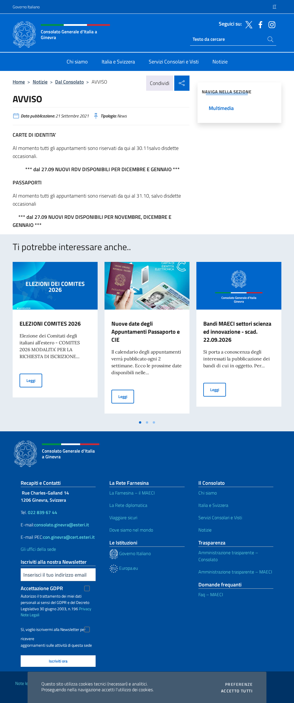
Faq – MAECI (210, 594)
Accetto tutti (237, 691)
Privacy (85, 609)
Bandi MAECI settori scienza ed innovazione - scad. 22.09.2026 (237, 331)
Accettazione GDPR (42, 588)
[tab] (140, 422)
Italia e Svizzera (213, 505)
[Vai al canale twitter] (247, 24)
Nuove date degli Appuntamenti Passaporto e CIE (145, 331)
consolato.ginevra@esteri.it (61, 524)
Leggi (34, 380)
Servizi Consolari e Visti (220, 517)
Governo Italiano (26, 7)
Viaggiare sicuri (123, 517)
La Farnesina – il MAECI (132, 492)
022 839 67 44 (42, 512)
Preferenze (239, 684)
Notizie (40, 81)
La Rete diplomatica (128, 505)
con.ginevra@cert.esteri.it (69, 537)
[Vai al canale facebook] (259, 24)
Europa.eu (128, 568)
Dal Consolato (69, 81)
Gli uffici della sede (38, 549)
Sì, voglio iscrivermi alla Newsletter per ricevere (53, 630)
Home (19, 81)
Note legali (24, 683)
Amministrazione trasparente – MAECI (235, 571)
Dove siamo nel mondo (131, 529)
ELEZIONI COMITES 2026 (50, 323)
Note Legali (30, 615)
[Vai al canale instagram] (270, 24)
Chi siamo (207, 492)
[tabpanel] (55, 339)
